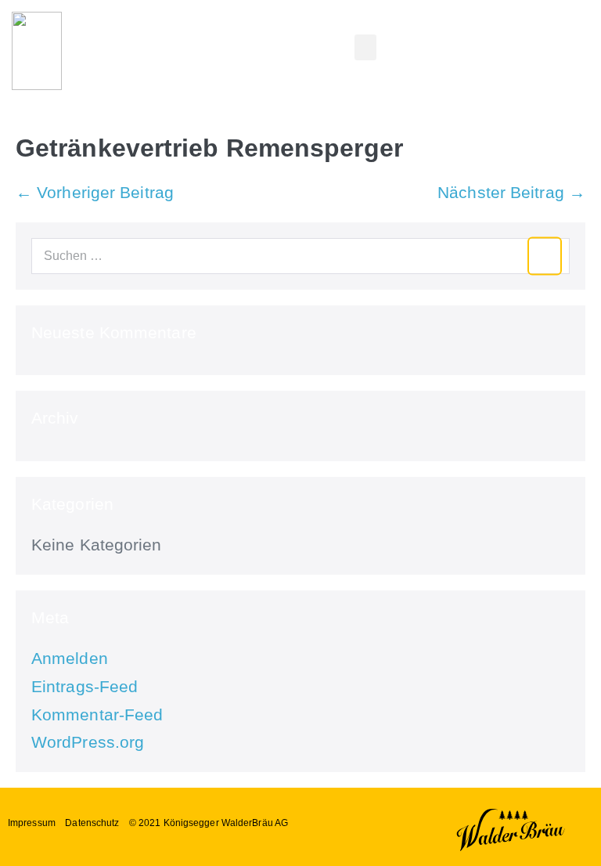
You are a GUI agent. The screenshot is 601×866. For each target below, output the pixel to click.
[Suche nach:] (300, 254)
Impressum (32, 822)
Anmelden (69, 658)
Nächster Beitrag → (511, 192)
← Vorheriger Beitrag (95, 192)
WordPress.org (87, 742)
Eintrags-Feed (84, 686)
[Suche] (545, 256)
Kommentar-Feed (97, 714)
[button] (365, 47)
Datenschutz (92, 822)
